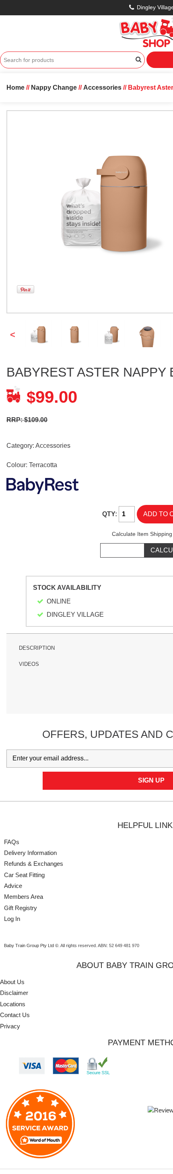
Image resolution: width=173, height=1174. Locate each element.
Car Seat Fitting (24, 874)
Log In (12, 918)
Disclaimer (14, 992)
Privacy (10, 1026)
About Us (12, 981)
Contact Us (15, 1014)
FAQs (11, 841)
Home (15, 87)
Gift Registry (20, 907)
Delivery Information (30, 852)
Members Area (23, 896)
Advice (13, 885)
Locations (12, 1004)
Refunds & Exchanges (33, 863)
